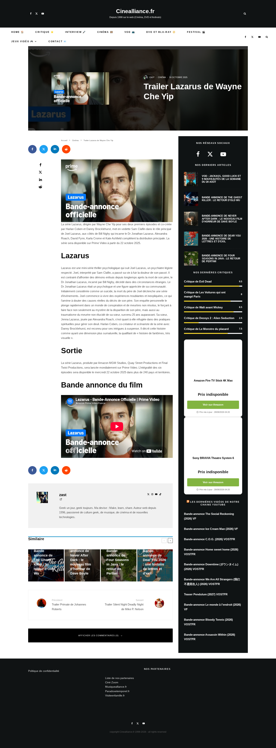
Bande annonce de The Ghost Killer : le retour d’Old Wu (222, 199)
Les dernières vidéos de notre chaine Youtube (214, 503)
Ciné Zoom (111, 682)
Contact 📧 (57, 41)
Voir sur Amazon (213, 404)
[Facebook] (30, 13)
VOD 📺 (129, 32)
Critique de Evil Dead (198, 281)
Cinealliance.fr (135, 11)
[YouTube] (43, 13)
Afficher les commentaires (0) (98, 635)
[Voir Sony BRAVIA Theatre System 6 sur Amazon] (213, 437)
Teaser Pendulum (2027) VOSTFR (206, 594)
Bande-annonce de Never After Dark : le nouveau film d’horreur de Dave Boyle (222, 218)
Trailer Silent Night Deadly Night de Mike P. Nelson (124, 605)
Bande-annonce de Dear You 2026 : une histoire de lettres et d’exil (221, 238)
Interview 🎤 (75, 32)
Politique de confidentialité (43, 670)
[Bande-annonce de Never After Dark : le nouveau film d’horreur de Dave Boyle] (82, 565)
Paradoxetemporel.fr (117, 691)
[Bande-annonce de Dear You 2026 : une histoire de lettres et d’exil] (155, 565)
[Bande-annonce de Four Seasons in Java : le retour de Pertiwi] (118, 565)
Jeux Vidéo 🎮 (22, 41)
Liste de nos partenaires (119, 678)
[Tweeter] (43, 149)
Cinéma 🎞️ (105, 32)
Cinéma (162, 77)
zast (152, 77)
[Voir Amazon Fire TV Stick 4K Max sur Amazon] (213, 359)
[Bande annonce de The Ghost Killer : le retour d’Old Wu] (46, 565)
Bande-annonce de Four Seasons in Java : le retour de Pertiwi (221, 258)
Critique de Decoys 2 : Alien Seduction (209, 318)
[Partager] (32, 149)
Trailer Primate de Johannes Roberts (69, 605)
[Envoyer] (66, 149)
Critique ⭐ (44, 32)
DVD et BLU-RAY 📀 (161, 32)
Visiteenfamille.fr (115, 695)
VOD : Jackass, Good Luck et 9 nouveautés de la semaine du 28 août (221, 179)
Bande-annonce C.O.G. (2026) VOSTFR (209, 539)
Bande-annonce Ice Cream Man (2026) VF (211, 528)
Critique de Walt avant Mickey (203, 307)
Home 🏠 (17, 32)
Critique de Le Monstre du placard (206, 328)
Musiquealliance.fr (116, 686)
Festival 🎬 (196, 32)
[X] (36, 13)
